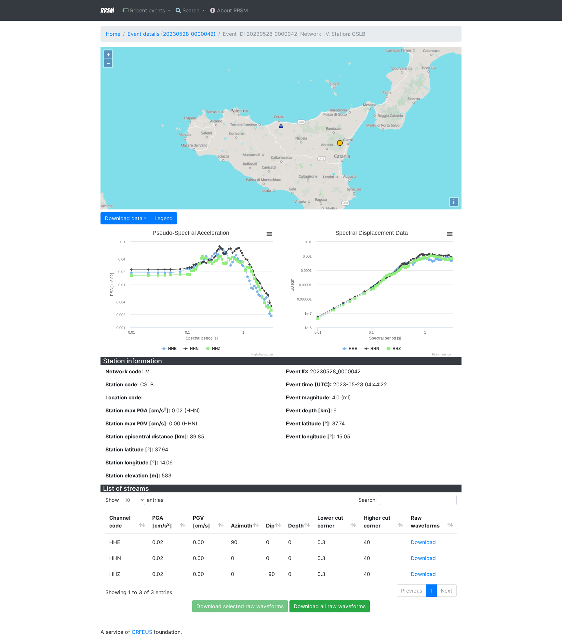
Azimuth (241, 525)
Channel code (119, 521)
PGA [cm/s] (162, 521)
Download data (123, 218)
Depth (296, 525)
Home (113, 34)
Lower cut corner (330, 521)
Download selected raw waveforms (240, 606)
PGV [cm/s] (201, 521)
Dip (270, 525)
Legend (163, 218)
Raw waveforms (425, 521)
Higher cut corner (377, 521)
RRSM (107, 10)
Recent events (147, 10)
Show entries (134, 500)
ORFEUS (142, 632)
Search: (367, 500)
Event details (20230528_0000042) (171, 34)
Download (423, 542)
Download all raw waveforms (330, 606)
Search (191, 10)
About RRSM (231, 10)
